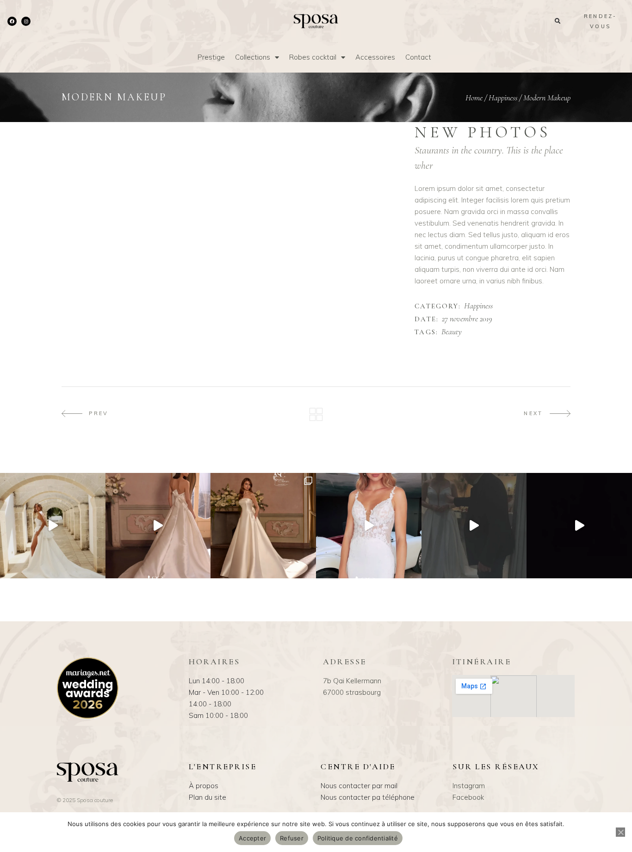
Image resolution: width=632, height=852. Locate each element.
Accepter (252, 838)
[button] (557, 21)
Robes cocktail (312, 57)
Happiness (503, 97)
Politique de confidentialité (357, 838)
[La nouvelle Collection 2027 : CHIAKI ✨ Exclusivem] (263, 525)
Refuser (292, 838)
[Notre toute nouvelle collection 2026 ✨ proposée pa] (368, 525)
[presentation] (85, 129)
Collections (252, 57)
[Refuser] (620, 832)
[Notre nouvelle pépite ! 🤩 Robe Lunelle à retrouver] (52, 525)
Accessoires (375, 57)
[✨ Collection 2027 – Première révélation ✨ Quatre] (579, 525)
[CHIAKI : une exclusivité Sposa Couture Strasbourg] (158, 525)
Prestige (211, 57)
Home (474, 97)
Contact (418, 57)
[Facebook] (12, 21)
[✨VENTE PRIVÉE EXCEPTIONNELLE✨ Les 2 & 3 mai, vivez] (474, 525)
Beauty (451, 332)
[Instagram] (26, 21)
